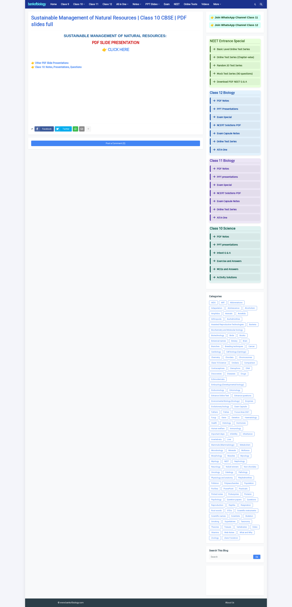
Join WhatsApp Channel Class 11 (236, 17)
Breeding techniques (234, 346)
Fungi (213, 417)
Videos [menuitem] (205, 4)
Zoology (215, 538)
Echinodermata (217, 379)
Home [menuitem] (53, 4)
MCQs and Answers (227, 269)
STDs (229, 510)
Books (242, 335)
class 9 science (231, 538)
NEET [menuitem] (177, 4)
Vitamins (215, 532)
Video (254, 527)
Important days (217, 434)
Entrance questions (242, 395)
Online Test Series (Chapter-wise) (235, 57)
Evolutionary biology (220, 406)
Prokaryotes (233, 494)
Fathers (214, 412)
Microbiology (217, 450)
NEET (226, 461)
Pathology (243, 472)
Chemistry (215, 357)
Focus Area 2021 (242, 412)
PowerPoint (228, 489)
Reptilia (232, 505)
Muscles (231, 456)
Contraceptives (217, 368)
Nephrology (239, 461)
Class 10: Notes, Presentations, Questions (58, 67)
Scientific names (218, 516)
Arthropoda (216, 319)
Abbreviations (236, 302)
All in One (222, 149)
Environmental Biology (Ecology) (225, 401)
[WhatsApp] (75, 128)
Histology (226, 423)
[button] (255, 4)
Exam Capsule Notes (228, 133)
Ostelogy (229, 472)
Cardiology (216, 352)
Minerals (232, 450)
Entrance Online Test (220, 395)
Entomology (234, 390)
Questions (251, 499)
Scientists (235, 516)
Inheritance (247, 434)
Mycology (244, 456)
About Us (229, 602)
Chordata (229, 357)
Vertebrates (242, 527)
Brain (245, 341)
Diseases (231, 374)
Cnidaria (235, 363)
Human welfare (217, 428)
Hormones (241, 423)
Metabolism (245, 445)
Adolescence (233, 308)
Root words (216, 510)
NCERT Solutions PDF (229, 125)
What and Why (246, 532)
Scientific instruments (246, 510)
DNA (248, 368)
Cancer (252, 346)
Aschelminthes (233, 319)
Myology (215, 461)
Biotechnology (217, 335)
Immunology (235, 428)
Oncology (215, 472)
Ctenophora (235, 368)
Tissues (227, 527)
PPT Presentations (227, 109)
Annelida (242, 313)
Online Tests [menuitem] (190, 4)
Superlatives (230, 521)
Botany (234, 341)
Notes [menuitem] (136, 4)
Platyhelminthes (245, 478)
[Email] (82, 128)
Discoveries (216, 374)
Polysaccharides (231, 483)
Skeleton (249, 516)
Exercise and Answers (229, 261)
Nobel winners (232, 467)
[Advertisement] (115, 99)
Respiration (246, 505)
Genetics (235, 417)
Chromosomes (245, 357)
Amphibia (215, 313)
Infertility (233, 434)
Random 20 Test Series (229, 65)
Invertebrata (216, 439)
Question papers (234, 499)
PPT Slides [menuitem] (151, 4)
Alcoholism (250, 308)
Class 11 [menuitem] (93, 4)
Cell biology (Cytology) (236, 352)
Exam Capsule (241, 406)
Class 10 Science (218, 363)
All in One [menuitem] (121, 4)
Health (214, 423)
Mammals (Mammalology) (222, 445)
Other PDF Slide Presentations (52, 62)
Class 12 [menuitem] (107, 4)
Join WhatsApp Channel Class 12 (236, 25)
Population (249, 483)
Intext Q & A (224, 252)
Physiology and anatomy (222, 478)
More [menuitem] (216, 4)
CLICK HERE (118, 49)
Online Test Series (227, 141)
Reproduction (217, 505)
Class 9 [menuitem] (65, 4)
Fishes (226, 412)
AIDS (213, 302)
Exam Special (224, 117)
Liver (229, 439)
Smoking (215, 521)
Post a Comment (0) (115, 143)
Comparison (249, 363)
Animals (228, 313)
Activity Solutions (227, 277)
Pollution (215, 483)
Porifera (214, 489)
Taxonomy (245, 521)
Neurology (215, 467)
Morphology (216, 456)
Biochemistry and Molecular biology (227, 330)
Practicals (243, 489)
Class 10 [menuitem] (78, 4)
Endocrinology (217, 390)
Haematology (251, 417)
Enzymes (249, 401)
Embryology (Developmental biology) (227, 385)
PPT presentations (227, 176)
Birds (231, 335)
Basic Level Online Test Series (233, 49)
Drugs (243, 374)
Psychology (216, 499)
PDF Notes (223, 100)
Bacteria (252, 324)
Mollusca (245, 450)
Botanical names (218, 341)
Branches (215, 346)
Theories (215, 527)
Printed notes (217, 494)
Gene (224, 417)
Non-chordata (250, 467)
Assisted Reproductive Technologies (227, 324)
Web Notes (229, 532)
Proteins (247, 494)
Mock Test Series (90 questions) (235, 73)
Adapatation (216, 308)
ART (223, 302)
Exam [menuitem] (167, 4)
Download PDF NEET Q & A (232, 81)
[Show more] (88, 128)
